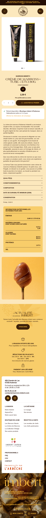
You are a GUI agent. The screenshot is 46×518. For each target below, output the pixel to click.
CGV (6, 458)
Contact (8, 461)
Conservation (9, 197)
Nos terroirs (28, 412)
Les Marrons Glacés (12, 423)
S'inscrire (23, 327)
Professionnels (11, 453)
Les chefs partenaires (31, 426)
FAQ (6, 455)
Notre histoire (9, 410)
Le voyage (27, 410)
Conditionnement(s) (11, 183)
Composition (8, 188)
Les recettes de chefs (31, 423)
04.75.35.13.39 (10, 391)
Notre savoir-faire (11, 415)
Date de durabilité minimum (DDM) (17, 193)
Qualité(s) (7, 178)
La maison (9, 406)
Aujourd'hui (9, 412)
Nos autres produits (11, 431)
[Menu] (4, 11)
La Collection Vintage (12, 428)
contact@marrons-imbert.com (17, 393)
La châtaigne (29, 406)
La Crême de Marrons (12, 426)
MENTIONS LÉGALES (23, 509)
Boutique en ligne (12, 420)
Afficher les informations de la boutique (18, 116)
